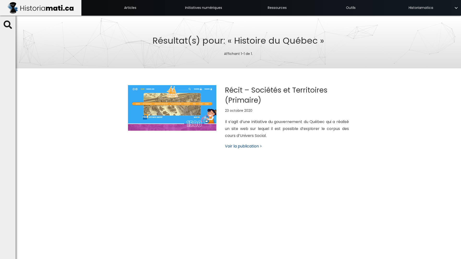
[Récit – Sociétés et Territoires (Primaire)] (172, 107)
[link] (130, 7)
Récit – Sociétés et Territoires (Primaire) (276, 95)
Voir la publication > (243, 146)
